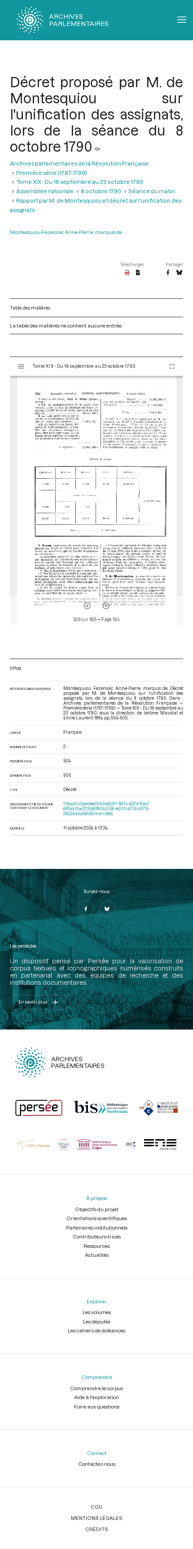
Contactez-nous (96, 1464)
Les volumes (97, 1312)
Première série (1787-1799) (51, 172)
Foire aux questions (96, 1406)
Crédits (96, 1529)
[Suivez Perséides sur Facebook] (86, 909)
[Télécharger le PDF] (127, 273)
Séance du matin (151, 190)
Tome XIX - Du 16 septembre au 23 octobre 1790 (79, 181)
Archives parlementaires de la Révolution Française (79, 163)
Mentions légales (97, 1518)
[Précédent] (87, 605)
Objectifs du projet (96, 1209)
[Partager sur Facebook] (168, 273)
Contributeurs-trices (97, 1236)
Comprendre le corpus (96, 1388)
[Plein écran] (171, 366)
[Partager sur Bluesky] (179, 273)
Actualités (97, 1255)
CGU (96, 1507)
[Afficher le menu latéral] (21, 366)
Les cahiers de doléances (96, 1330)
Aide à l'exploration (96, 1397)
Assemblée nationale (45, 190)
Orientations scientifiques (96, 1218)
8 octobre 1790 (101, 190)
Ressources (96, 1246)
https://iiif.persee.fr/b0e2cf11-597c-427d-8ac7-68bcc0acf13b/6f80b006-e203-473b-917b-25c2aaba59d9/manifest (107, 808)
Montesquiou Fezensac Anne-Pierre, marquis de (66, 232)
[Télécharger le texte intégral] (138, 273)
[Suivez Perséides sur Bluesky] (107, 909)
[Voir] (97, 146)
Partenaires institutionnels (96, 1227)
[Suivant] (105, 605)
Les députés (96, 1321)
